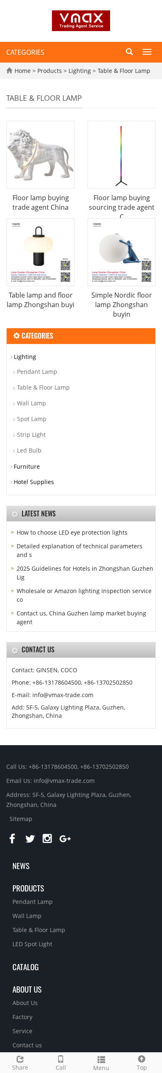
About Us (25, 1003)
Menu (101, 1068)
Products (50, 71)
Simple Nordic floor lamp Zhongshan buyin (121, 305)
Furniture (27, 466)
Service (22, 1031)
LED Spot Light (32, 944)
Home (23, 71)
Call (61, 1067)
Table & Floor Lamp (123, 71)
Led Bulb (29, 450)
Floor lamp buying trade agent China (40, 202)
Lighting (80, 71)
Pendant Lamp (37, 371)
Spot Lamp (32, 419)
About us (27, 989)
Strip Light (31, 434)
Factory (22, 1017)
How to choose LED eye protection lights (72, 532)
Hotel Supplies (34, 482)
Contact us (27, 1045)
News (20, 865)
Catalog (25, 966)
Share (20, 1067)
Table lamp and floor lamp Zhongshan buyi (40, 300)
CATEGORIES (25, 52)
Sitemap (21, 819)
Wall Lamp (31, 403)
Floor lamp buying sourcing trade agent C (122, 207)
